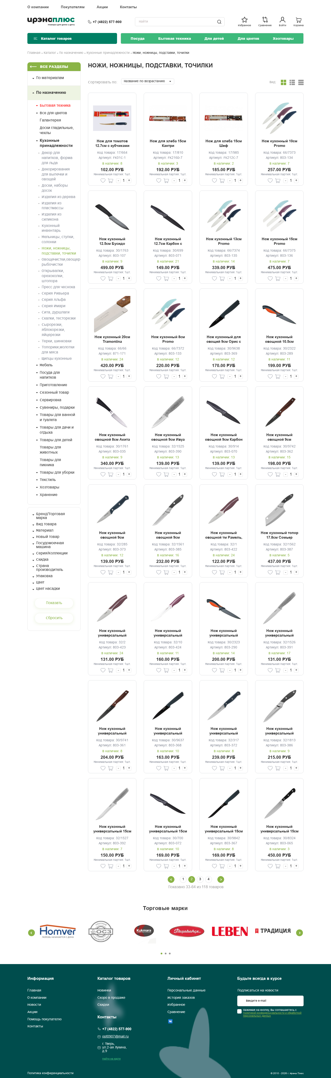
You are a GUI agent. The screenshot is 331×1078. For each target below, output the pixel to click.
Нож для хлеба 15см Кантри (168, 143)
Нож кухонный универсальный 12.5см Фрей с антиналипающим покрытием (224, 633)
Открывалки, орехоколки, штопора (53, 276)
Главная (33, 53)
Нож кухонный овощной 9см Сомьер (168, 535)
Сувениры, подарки (57, 407)
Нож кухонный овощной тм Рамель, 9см (223, 535)
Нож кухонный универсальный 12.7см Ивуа (279, 633)
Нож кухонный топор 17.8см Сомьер (279, 535)
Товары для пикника (50, 462)
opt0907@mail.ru (115, 1036)
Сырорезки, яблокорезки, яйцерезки (53, 330)
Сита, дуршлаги (56, 312)
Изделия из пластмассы (52, 205)
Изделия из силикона (51, 217)
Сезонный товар (54, 392)
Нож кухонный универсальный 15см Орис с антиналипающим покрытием (224, 829)
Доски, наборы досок (55, 188)
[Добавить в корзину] (110, 180)
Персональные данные (186, 990)
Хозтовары (283, 38)
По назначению (71, 53)
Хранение (48, 495)
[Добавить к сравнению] (95, 180)
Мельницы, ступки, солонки (58, 239)
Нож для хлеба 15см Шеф (223, 143)
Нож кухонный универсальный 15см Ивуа (112, 829)
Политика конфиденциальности (50, 1073)
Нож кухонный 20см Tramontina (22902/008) (112, 339)
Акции (102, 7)
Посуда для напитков (50, 375)
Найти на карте (111, 1059)
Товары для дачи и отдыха (57, 430)
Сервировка (50, 400)
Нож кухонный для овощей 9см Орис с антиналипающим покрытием (223, 339)
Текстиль (48, 480)
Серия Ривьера (55, 293)
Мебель (46, 365)
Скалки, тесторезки (59, 318)
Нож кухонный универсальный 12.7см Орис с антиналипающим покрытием (168, 731)
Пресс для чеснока (58, 287)
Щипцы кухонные (57, 358)
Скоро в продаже (111, 997)
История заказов (181, 997)
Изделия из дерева (58, 197)
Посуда (137, 38)
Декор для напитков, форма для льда (57, 158)
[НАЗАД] (171, 879)
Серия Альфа (54, 300)
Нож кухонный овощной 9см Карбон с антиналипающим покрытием (224, 437)
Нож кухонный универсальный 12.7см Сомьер (279, 731)
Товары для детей (56, 440)
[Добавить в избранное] (103, 180)
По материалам (50, 78)
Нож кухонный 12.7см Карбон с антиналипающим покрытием (168, 242)
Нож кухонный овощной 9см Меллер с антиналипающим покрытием (279, 437)
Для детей (214, 38)
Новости (34, 1004)
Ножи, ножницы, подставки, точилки (59, 251)
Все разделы (54, 66)
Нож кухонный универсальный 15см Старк (279, 829)
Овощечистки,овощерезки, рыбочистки (59, 262)
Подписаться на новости (257, 990)
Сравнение (176, 1012)
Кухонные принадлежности (108, 53)
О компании (38, 7)
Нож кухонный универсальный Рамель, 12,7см (112, 633)
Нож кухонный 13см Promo (224, 241)
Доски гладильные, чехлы (57, 130)
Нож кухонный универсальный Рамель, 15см (168, 633)
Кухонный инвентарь (51, 228)
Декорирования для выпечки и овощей (56, 174)
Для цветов (248, 38)
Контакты (128, 7)
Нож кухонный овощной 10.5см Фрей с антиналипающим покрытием (279, 339)
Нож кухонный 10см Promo (279, 143)
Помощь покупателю (44, 1019)
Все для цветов (53, 113)
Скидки (103, 1004)
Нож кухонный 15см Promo (279, 241)
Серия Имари (53, 306)
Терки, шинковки (56, 341)
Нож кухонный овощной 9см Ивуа (168, 437)
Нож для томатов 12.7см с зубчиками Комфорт (112, 144)
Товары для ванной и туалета (57, 417)
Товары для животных (50, 450)
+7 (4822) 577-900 (107, 22)
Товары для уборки (57, 472)
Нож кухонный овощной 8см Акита (112, 437)
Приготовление (53, 385)
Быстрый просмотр (112, 118)
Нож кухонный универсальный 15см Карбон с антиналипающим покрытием (168, 829)
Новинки (104, 990)
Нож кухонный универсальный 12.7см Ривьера (223, 731)
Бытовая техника (174, 38)
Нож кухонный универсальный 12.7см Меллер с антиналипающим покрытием (112, 731)
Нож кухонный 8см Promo (168, 339)
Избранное (176, 1004)
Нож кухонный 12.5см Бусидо (112, 241)
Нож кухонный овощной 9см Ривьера (112, 535)
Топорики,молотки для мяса (58, 349)
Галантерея (50, 120)
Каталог (50, 53)
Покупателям (73, 7)
